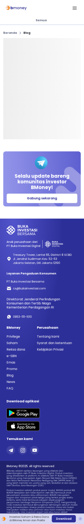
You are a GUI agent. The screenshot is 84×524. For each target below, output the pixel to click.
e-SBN (12, 356)
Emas (11, 362)
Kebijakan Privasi (50, 349)
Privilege (13, 337)
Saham (12, 343)
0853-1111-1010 (22, 317)
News (11, 382)
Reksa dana (16, 350)
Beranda (10, 33)
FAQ (10, 388)
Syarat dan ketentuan (54, 343)
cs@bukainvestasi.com (29, 288)
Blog (26, 33)
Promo (12, 369)
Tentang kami (48, 336)
